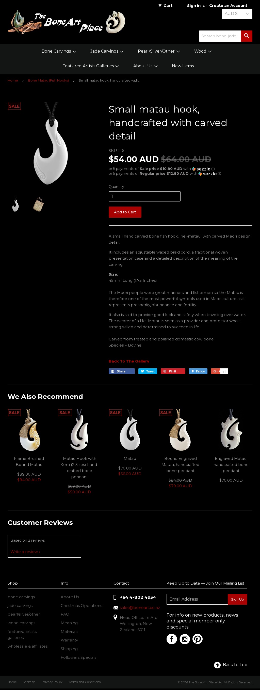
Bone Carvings (57, 51)
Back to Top (235, 664)
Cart (168, 5)
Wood (200, 51)
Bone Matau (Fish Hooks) (48, 80)
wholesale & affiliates (27, 646)
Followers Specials (78, 657)
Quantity (116, 186)
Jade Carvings (104, 51)
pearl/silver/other (24, 614)
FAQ (65, 614)
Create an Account (228, 5)
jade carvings (20, 605)
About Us (143, 66)
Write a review (24, 551)
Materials (69, 631)
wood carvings (21, 622)
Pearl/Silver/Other (157, 51)
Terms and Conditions (85, 682)
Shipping (69, 648)
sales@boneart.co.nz (140, 607)
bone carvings (21, 596)
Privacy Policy (52, 682)
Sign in (194, 5)
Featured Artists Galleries (88, 66)
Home (13, 80)
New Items (183, 66)
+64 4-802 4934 (138, 597)
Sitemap (29, 682)
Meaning (69, 622)
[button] (180, 168)
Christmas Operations (81, 605)
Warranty (69, 640)
